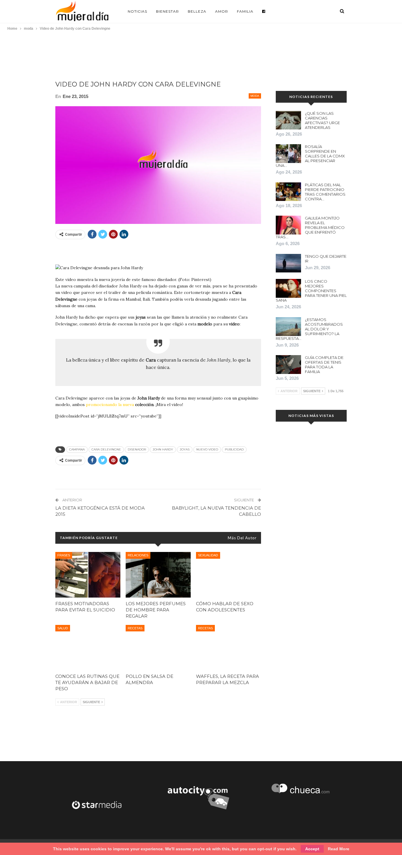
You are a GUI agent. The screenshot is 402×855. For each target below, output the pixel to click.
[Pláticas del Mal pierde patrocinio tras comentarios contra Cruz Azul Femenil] (288, 191)
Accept (312, 848)
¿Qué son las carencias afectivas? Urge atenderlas (322, 120)
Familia (245, 11)
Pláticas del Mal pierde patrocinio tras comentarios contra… (325, 191)
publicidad (234, 449)
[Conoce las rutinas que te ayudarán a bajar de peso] (87, 648)
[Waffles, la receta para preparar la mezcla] (228, 648)
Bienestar (167, 11)
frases (63, 555)
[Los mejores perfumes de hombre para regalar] (158, 575)
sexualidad (208, 555)
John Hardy (163, 449)
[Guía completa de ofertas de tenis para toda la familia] (288, 364)
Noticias (137, 11)
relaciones (138, 555)
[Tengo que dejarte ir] (288, 263)
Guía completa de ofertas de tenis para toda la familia (324, 364)
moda (254, 95)
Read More (338, 849)
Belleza (197, 11)
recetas (135, 628)
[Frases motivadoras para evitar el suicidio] (87, 575)
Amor (221, 11)
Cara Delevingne (106, 449)
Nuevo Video (207, 449)
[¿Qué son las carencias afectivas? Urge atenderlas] (288, 120)
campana (77, 449)
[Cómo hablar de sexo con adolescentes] (228, 575)
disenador (137, 449)
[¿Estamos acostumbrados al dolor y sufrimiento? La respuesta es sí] (288, 326)
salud (62, 628)
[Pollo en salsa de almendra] (158, 648)
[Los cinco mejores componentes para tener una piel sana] (288, 288)
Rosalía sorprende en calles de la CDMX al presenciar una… (310, 156)
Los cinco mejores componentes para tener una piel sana (311, 290)
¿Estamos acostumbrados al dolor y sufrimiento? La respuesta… (309, 329)
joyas (185, 449)
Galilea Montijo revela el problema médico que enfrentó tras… (310, 227)
